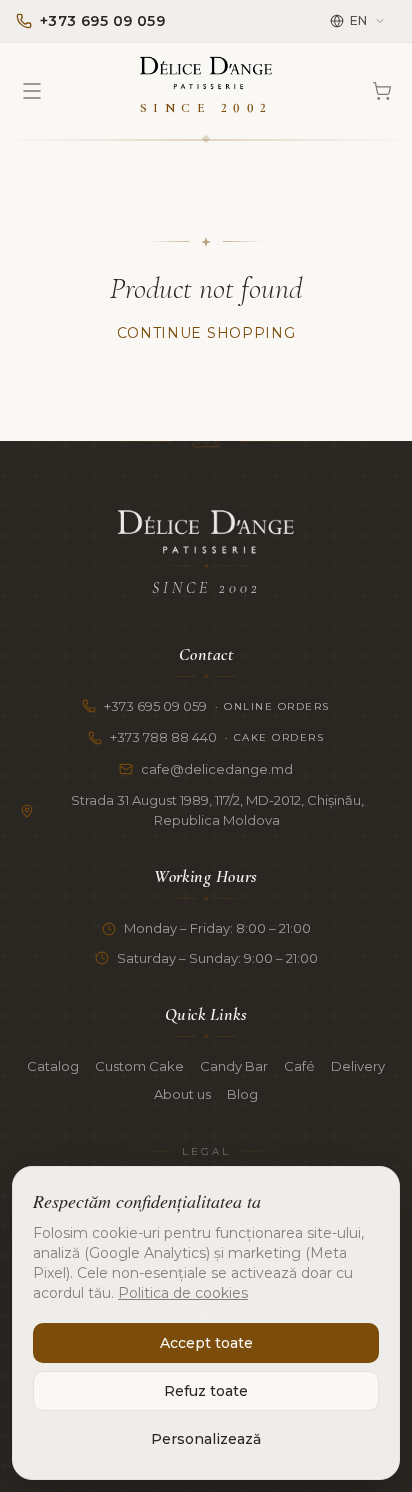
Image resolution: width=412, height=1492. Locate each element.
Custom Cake (139, 1066)
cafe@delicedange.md (217, 769)
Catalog (53, 1066)
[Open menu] (32, 91)
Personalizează (206, 1439)
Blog (242, 1094)
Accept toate (206, 1343)
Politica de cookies (183, 1293)
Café (299, 1066)
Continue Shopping (206, 333)
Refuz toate (206, 1391)
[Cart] (382, 91)
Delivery (358, 1066)
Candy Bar (234, 1066)
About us (182, 1094)
